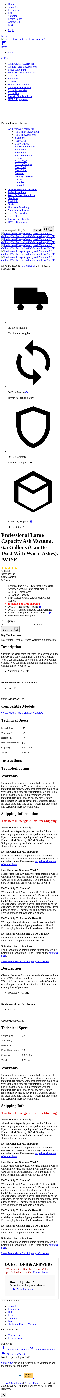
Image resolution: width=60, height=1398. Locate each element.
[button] (9, 568)
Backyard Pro (22, 143)
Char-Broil (20, 167)
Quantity (37, 624)
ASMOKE (20, 140)
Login (11, 30)
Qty (11, 621)
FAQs (11, 13)
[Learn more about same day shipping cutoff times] (31, 521)
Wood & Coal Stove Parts (21, 72)
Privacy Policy (32, 1383)
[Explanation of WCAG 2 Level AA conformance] (26, 1377)
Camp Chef (21, 161)
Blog (10, 24)
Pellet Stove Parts (17, 69)
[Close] (3, 1395)
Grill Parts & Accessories (21, 63)
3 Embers (20, 137)
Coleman (19, 173)
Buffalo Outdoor (23, 155)
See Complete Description (22, 615)
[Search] (48, 229)
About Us (13, 7)
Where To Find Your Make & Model (20, 713)
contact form (40, 1272)
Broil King (20, 152)
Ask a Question (24, 1289)
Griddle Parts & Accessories (23, 66)
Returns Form (15, 1338)
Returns (12, 1315)
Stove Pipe (13, 93)
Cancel (37, 230)
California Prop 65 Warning (22, 1324)
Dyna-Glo (20, 185)
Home (11, 4)
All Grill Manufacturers (27, 131)
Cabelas (19, 158)
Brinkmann (20, 149)
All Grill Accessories (25, 134)
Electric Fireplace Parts (20, 96)
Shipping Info (49, 639)
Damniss (19, 182)
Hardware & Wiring (18, 84)
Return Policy (15, 18)
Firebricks (13, 78)
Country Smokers (24, 176)
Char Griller (21, 170)
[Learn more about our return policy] (27, 392)
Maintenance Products (19, 87)
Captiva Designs (23, 164)
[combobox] (16, 230)
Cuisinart (19, 179)
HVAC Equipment (18, 99)
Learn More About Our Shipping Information (25, 961)
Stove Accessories (17, 90)
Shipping (13, 16)
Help (10, 1312)
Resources (13, 10)
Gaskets (12, 81)
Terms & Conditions (12, 1383)
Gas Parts (13, 75)
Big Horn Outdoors (25, 146)
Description (7, 639)
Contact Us (14, 21)
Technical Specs (23, 639)
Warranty (37, 639)
